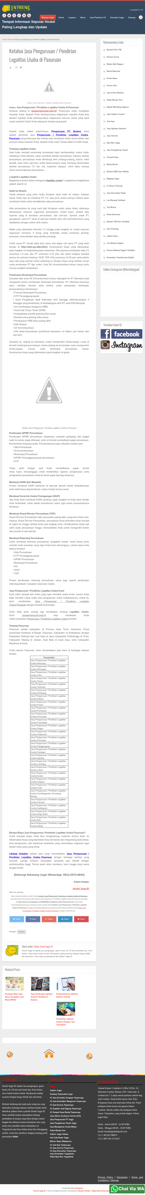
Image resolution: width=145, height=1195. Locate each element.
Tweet (18, 919)
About (82, 18)
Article (61, 18)
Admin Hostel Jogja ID (43, 946)
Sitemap (131, 18)
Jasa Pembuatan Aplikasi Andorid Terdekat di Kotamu (42, 997)
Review (10, 39)
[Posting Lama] (88, 1066)
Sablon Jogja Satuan (59, 1134)
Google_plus (14, 16)
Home (4, 39)
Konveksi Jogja (117, 18)
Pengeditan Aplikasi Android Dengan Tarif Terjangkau (65, 1022)
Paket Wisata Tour (58, 1130)
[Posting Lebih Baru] (9, 1066)
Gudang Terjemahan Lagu (61, 1094)
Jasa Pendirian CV (98, 18)
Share (33, 919)
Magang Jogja (48, 18)
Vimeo (24, 16)
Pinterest (19, 16)
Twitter (9, 16)
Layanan (72, 18)
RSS (29, 16)
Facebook (4, 16)
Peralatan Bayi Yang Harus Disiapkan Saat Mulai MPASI (14, 997)
